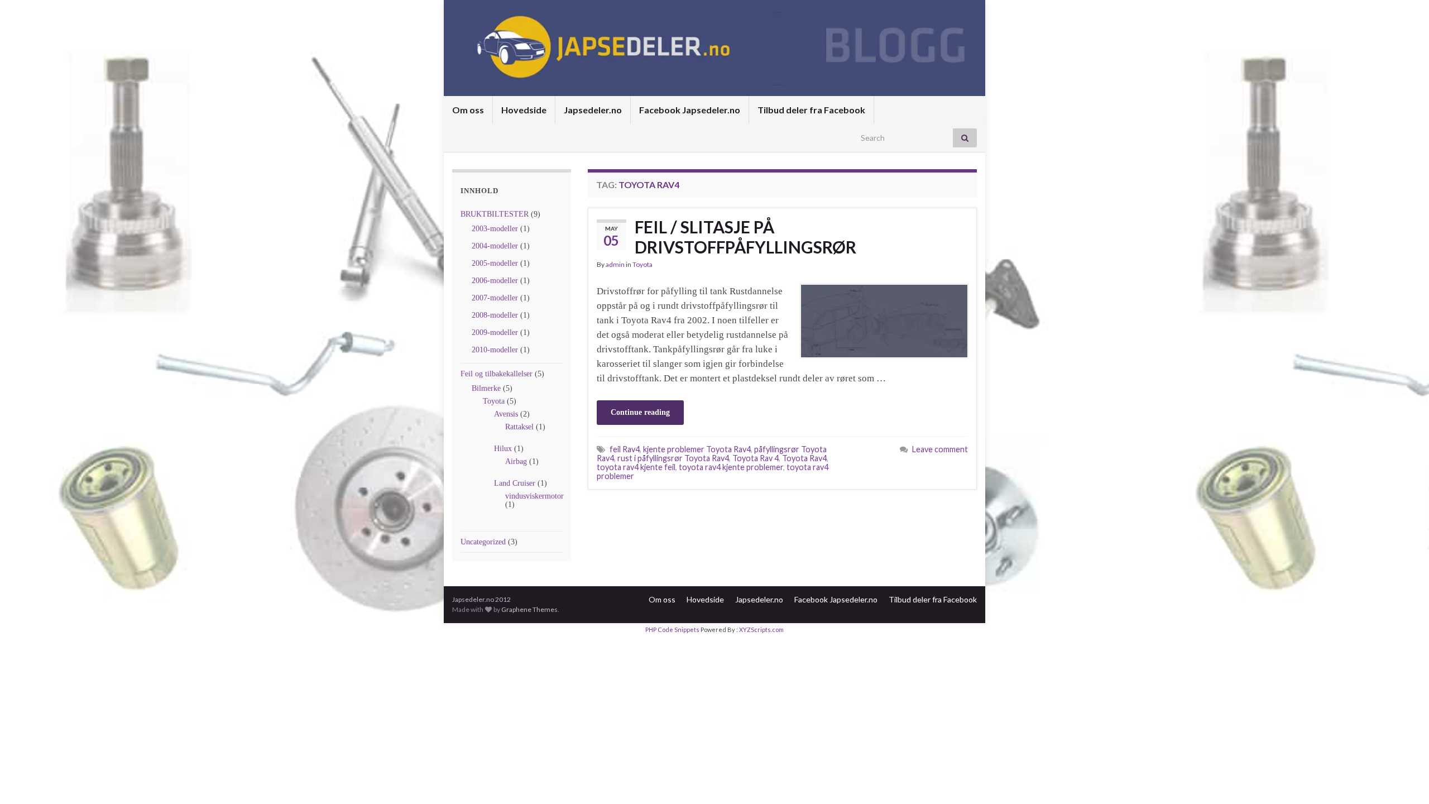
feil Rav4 (625, 449)
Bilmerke (486, 388)
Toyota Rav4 (804, 458)
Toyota (494, 401)
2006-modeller (495, 280)
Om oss (468, 109)
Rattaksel (519, 427)
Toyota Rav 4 (755, 458)
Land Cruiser (514, 483)
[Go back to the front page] (714, 48)
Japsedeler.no (593, 109)
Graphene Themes (529, 609)
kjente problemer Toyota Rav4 (697, 449)
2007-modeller (495, 298)
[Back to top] (1404, 779)
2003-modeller (495, 228)
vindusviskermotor (534, 496)
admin (615, 264)
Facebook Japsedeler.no (689, 109)
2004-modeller (495, 246)
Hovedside (523, 109)
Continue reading (640, 412)
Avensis (506, 414)
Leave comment (940, 449)
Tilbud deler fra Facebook (811, 109)
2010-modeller (495, 350)
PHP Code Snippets (672, 629)
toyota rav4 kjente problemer (731, 467)
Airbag (516, 461)
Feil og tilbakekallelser (497, 374)
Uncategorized (483, 542)
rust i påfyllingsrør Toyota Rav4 (673, 458)
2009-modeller (495, 332)
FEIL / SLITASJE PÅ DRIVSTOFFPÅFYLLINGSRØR (745, 237)
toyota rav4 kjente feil (636, 467)
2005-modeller (495, 263)
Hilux (503, 448)
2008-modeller (495, 315)
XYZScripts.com (761, 629)
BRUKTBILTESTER (495, 214)
